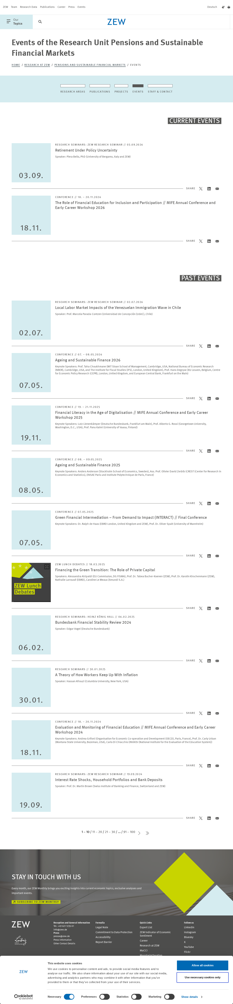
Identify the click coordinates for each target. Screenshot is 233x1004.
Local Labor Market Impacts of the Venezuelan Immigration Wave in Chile (118, 308)
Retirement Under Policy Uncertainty (86, 150)
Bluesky (188, 937)
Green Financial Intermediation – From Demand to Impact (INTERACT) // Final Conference (131, 518)
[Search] (40, 22)
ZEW (5, 7)
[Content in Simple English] (229, 7)
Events (81, 7)
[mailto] (217, 189)
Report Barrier (104, 942)
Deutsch (212, 7)
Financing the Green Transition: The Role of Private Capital (105, 570)
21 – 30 (110, 832)
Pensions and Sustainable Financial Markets (90, 65)
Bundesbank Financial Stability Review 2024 (93, 623)
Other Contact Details (64, 943)
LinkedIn (189, 927)
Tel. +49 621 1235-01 (64, 926)
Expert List (146, 927)
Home (16, 65)
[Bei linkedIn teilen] (209, 189)
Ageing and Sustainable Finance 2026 (88, 360)
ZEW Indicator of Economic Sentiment (155, 934)
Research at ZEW (37, 65)
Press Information (63, 940)
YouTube (189, 947)
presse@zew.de (62, 936)
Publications (47, 7)
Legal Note (102, 927)
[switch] (104, 997)
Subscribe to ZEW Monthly (38, 902)
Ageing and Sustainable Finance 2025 (87, 465)
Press (71, 7)
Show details (189, 996)
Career (61, 7)
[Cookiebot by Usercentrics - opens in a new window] (24, 997)
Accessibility (103, 937)
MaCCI (143, 950)
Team (14, 7)
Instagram (190, 932)
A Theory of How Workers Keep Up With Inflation (96, 675)
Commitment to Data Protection (114, 932)
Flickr (187, 952)
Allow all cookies (203, 965)
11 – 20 (97, 832)
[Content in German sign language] (223, 7)
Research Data (28, 7)
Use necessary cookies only (203, 977)
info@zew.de (60, 930)
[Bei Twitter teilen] (201, 189)
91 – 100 (129, 832)
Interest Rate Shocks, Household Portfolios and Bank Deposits (109, 780)
